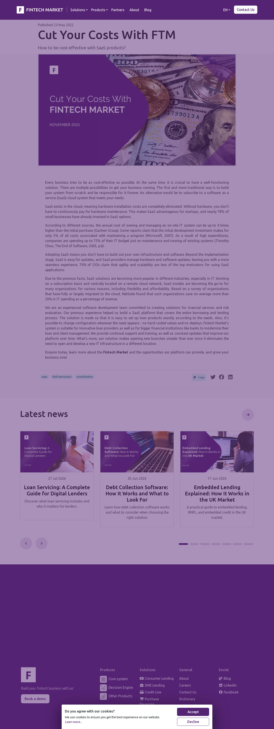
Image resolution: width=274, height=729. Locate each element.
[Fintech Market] (41, 10)
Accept (193, 712)
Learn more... (73, 722)
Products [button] (98, 10)
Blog (147, 10)
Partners (117, 10)
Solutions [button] (77, 10)
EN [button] (225, 10)
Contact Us (246, 10)
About (134, 10)
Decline (193, 722)
